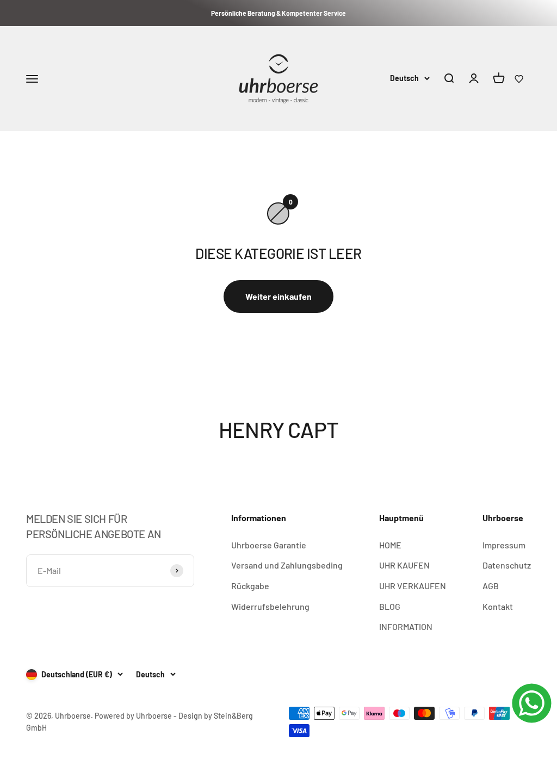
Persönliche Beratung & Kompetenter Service (278, 13)
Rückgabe (250, 585)
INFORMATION (405, 626)
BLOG (389, 606)
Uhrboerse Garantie (268, 545)
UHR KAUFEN (404, 565)
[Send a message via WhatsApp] (532, 703)
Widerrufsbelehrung (270, 606)
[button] (519, 79)
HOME (390, 545)
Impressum (503, 545)
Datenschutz (506, 565)
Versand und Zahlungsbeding (287, 565)
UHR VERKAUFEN (412, 585)
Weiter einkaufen (278, 296)
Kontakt (497, 606)
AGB (490, 585)
